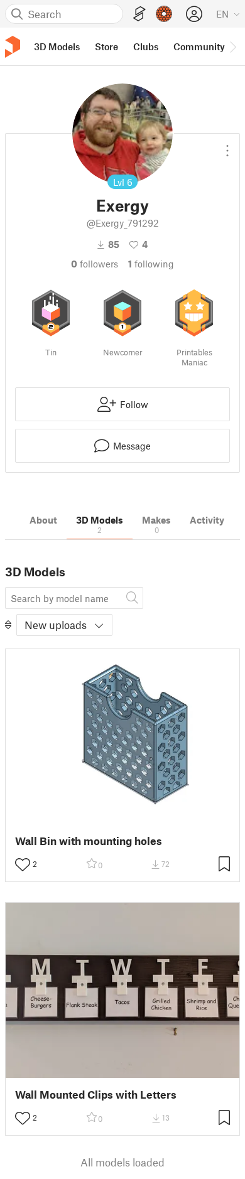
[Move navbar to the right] (232, 46)
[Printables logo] (12, 47)
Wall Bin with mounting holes (88, 841)
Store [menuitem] (106, 46)
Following (151, 263)
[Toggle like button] (22, 864)
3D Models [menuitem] (57, 46)
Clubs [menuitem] (145, 46)
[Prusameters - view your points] (164, 14)
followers (94, 263)
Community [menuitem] (199, 46)
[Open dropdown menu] (227, 145)
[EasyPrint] (139, 14)
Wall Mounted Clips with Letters (96, 1095)
